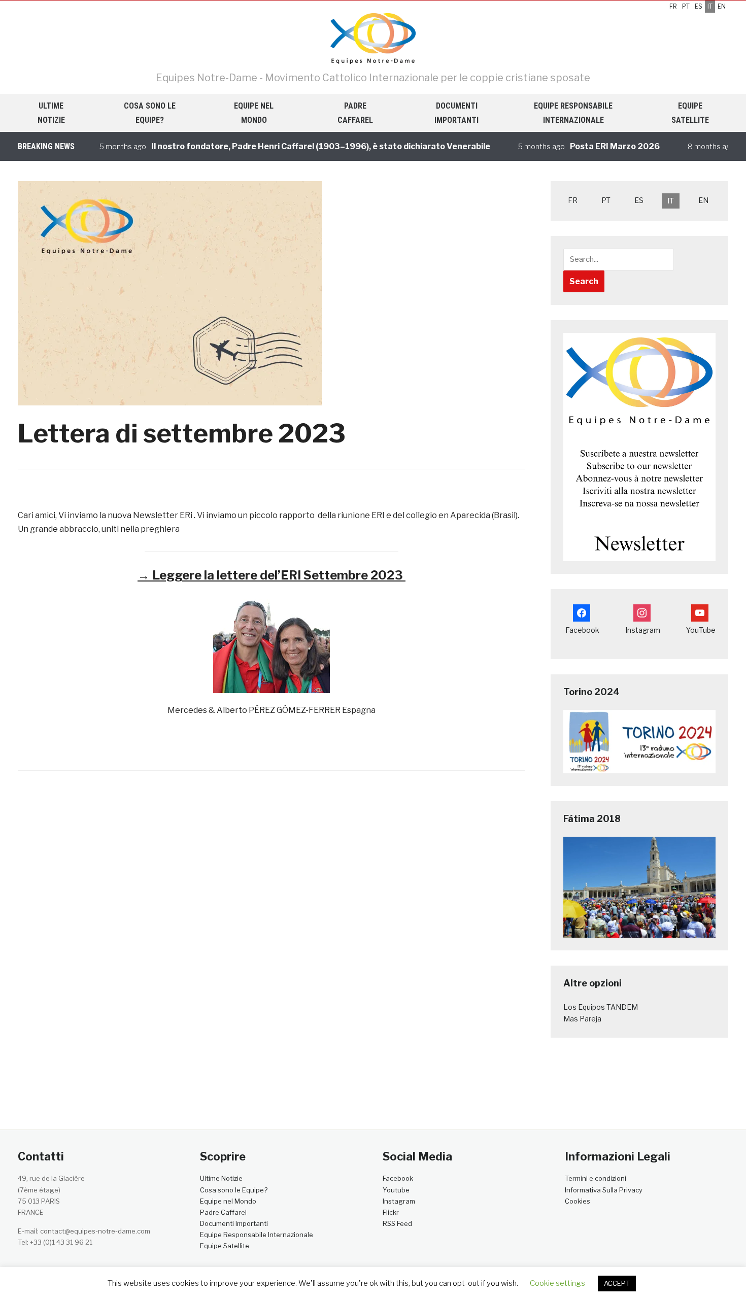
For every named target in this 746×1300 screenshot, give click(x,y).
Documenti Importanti (456, 112)
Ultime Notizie (51, 112)
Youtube (396, 1190)
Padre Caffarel (355, 112)
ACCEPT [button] (617, 1283)
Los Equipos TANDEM (600, 1007)
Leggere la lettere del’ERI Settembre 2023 (271, 575)
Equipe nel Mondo (254, 112)
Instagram (399, 1201)
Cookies (577, 1201)
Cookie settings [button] (557, 1283)
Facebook (398, 1178)
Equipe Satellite (690, 112)
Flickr (391, 1212)
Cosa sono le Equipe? (150, 112)
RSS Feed (397, 1223)
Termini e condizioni (595, 1178)
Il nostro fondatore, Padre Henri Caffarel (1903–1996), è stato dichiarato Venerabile (300, 146)
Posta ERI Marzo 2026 (594, 146)
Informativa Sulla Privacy (603, 1190)
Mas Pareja (582, 1018)
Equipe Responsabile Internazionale (573, 112)
